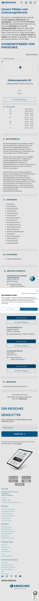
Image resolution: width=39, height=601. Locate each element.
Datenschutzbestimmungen (29, 293)
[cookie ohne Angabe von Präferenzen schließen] (37, 291)
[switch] (35, 598)
